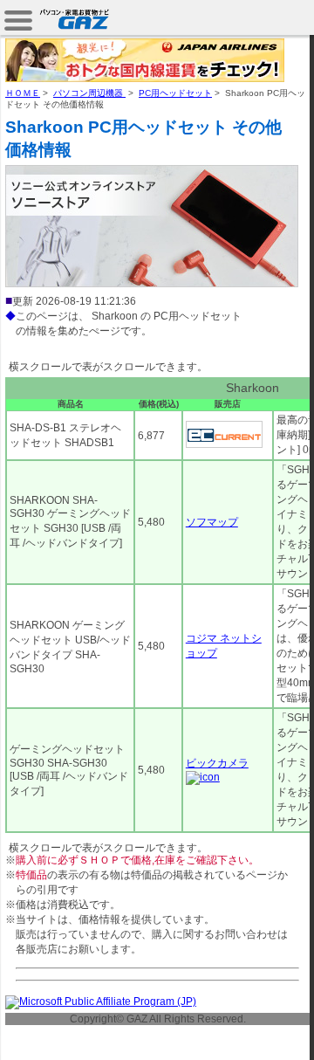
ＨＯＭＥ (22, 93)
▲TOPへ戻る (252, 1027)
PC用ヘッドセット (175, 93)
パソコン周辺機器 (89, 93)
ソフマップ (212, 522)
